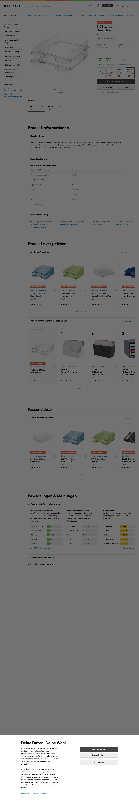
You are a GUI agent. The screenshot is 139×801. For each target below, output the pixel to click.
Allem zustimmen (99, 749)
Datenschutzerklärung (40, 794)
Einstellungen (99, 762)
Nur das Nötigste (99, 755)
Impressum (25, 794)
